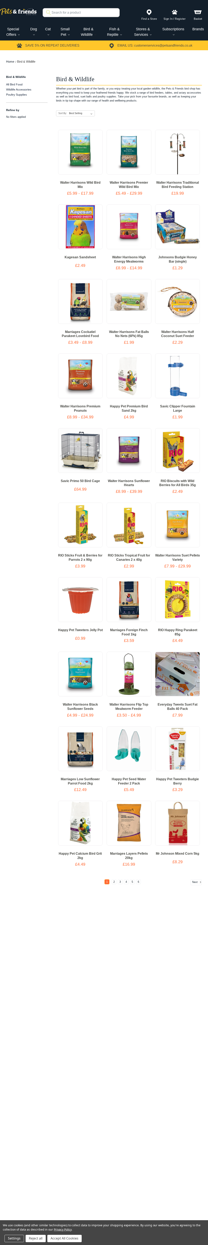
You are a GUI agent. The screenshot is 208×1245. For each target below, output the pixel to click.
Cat (48, 29)
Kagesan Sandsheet (80, 257)
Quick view (75, 156)
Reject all (35, 1238)
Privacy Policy (63, 1229)
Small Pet (65, 32)
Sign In (168, 18)
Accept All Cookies (64, 1238)
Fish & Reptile (113, 32)
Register (180, 18)
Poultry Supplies (16, 94)
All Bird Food (14, 84)
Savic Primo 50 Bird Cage (80, 481)
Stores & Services (142, 32)
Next (195, 882)
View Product (80, 148)
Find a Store (149, 18)
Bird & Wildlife (87, 32)
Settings (14, 1238)
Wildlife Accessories (18, 89)
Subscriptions (173, 29)
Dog (33, 29)
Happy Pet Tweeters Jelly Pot (80, 630)
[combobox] (79, 13)
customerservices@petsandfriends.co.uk (163, 45)
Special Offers (12, 32)
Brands (198, 29)
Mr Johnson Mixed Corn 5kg (177, 853)
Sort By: (62, 113)
